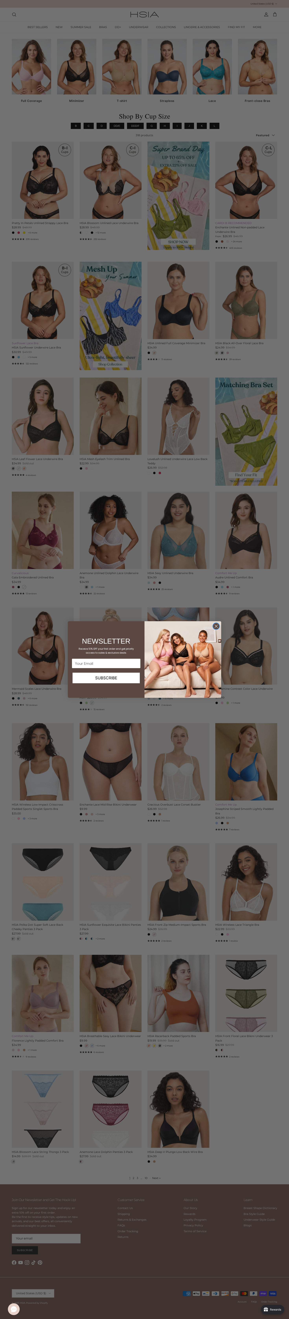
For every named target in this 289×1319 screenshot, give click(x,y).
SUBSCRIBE (106, 678)
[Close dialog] (216, 626)
